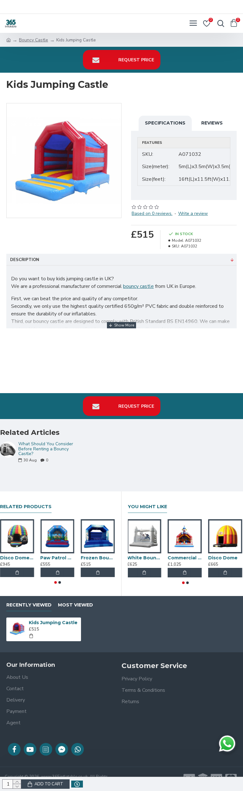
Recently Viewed (29, 605)
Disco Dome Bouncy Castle (17, 558)
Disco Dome (223, 558)
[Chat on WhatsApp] (227, 743)
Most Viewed (75, 605)
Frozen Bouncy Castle (98, 558)
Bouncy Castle (33, 40)
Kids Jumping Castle (53, 622)
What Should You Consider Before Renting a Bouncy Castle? (45, 448)
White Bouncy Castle (145, 558)
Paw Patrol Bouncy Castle (57, 558)
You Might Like (147, 506)
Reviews (212, 123)
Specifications (165, 123)
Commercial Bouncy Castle (185, 558)
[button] (55, 582)
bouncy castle (138, 286)
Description (24, 260)
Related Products (26, 506)
